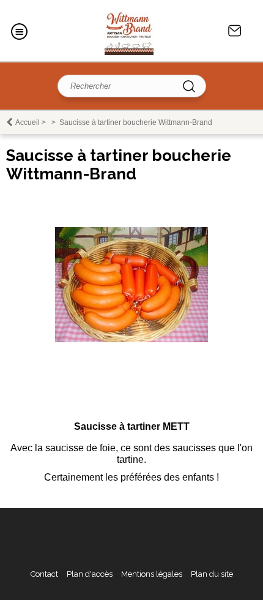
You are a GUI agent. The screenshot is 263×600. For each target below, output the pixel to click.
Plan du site (212, 574)
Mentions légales (151, 574)
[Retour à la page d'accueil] (129, 30)
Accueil (27, 122)
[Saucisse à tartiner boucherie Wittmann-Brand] (131, 339)
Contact (235, 30)
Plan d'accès (90, 574)
